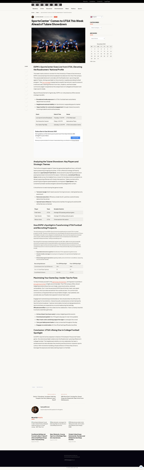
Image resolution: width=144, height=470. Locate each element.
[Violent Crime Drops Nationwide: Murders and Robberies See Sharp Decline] (77, 426)
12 (104, 51)
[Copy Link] (26, 89)
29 (91, 58)
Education (49, 8)
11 (101, 51)
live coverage (46, 82)
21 (110, 53)
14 (110, 51)
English (94, 17)
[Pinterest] (26, 81)
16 (94, 53)
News (67, 8)
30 (95, 58)
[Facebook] (26, 70)
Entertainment (59, 8)
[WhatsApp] (26, 108)
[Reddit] (26, 97)
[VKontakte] (26, 101)
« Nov (91, 61)
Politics (73, 8)
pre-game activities (40, 284)
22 (91, 56)
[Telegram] (26, 104)
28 (111, 56)
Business (35, 8)
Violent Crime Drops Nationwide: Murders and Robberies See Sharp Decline (77, 436)
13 (107, 51)
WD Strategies (68, 460)
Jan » (94, 61)
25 (101, 56)
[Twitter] (26, 74)
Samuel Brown (39, 16)
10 (98, 51)
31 (98, 58)
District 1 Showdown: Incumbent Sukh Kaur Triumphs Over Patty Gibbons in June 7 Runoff (44, 398)
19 (104, 53)
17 (98, 53)
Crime (42, 8)
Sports (80, 8)
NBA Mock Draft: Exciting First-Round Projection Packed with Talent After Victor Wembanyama (72, 398)
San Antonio (40, 387)
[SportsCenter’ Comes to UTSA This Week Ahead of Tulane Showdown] (58, 45)
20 (107, 53)
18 (101, 53)
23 (95, 56)
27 (107, 56)
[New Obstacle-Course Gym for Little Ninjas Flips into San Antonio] (58, 426)
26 (104, 56)
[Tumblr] (26, 93)
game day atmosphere (59, 282)
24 (98, 56)
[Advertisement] (94, 4)
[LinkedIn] (26, 78)
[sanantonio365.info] (47, 5)
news (33, 387)
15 (91, 53)
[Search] (111, 8)
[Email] (26, 85)
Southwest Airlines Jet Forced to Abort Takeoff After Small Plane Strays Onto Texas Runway (39, 436)
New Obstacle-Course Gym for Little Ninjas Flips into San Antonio (58, 436)
